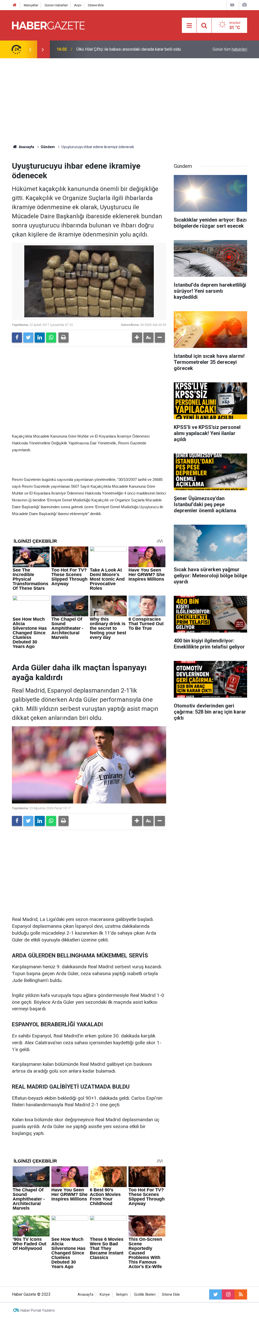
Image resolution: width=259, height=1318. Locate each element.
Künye (105, 1294)
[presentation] (30, 49)
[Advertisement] (129, 101)
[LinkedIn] (40, 337)
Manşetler (31, 5)
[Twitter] (28, 337)
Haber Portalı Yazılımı (37, 1310)
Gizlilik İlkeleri (145, 1294)
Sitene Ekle (96, 5)
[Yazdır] (63, 337)
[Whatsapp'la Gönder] (51, 337)
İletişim (122, 1294)
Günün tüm (229, 49)
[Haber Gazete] (48, 25)
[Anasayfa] (14, 5)
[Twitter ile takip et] (215, 1294)
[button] (137, 337)
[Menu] (189, 25)
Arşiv (77, 5)
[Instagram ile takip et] (228, 1294)
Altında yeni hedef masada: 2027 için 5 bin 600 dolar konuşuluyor (122, 49)
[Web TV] (232, 5)
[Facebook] (17, 337)
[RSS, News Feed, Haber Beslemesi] (240, 1294)
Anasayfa (85, 1294)
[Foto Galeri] (244, 5)
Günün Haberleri (56, 5)
